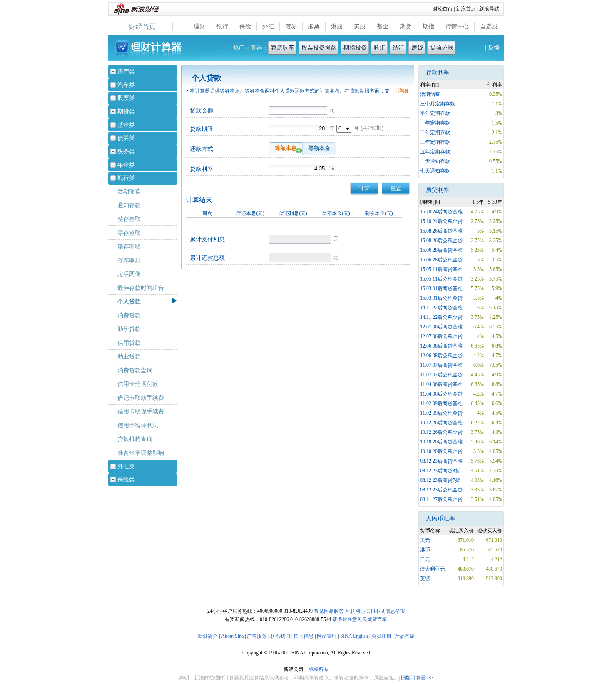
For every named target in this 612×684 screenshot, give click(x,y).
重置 (396, 188)
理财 (199, 26)
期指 (428, 26)
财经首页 (443, 9)
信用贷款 (129, 342)
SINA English (354, 636)
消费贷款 (129, 315)
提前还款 (441, 48)
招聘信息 (303, 636)
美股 (360, 26)
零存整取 (129, 232)
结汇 (398, 48)
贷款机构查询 (134, 439)
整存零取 (129, 246)
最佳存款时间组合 (140, 287)
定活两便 (129, 274)
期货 (405, 26)
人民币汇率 (440, 518)
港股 (337, 26)
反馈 (494, 48)
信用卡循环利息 (137, 425)
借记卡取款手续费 (140, 397)
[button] (285, 148)
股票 (314, 26)
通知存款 (129, 205)
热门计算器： (250, 48)
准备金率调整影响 (140, 452)
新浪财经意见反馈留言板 (359, 619)
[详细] (403, 91)
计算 (364, 188)
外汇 (268, 26)
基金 (382, 26)
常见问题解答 (329, 611)
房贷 (417, 48)
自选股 (489, 26)
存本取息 (129, 260)
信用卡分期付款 (137, 384)
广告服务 (257, 636)
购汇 (380, 48)
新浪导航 (489, 9)
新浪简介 (208, 636)
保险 (245, 26)
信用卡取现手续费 (140, 411)
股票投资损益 (318, 48)
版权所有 (318, 669)
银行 (222, 26)
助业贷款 (129, 356)
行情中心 (457, 26)
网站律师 (327, 636)
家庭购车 (282, 48)
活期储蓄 (129, 191)
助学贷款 (129, 329)
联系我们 (280, 636)
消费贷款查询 (134, 370)
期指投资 (355, 48)
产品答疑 (405, 636)
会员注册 (381, 636)
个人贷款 (129, 301)
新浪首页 (466, 9)
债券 (291, 26)
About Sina (232, 636)
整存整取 (129, 218)
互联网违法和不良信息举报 (375, 611)
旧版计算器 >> (417, 678)
